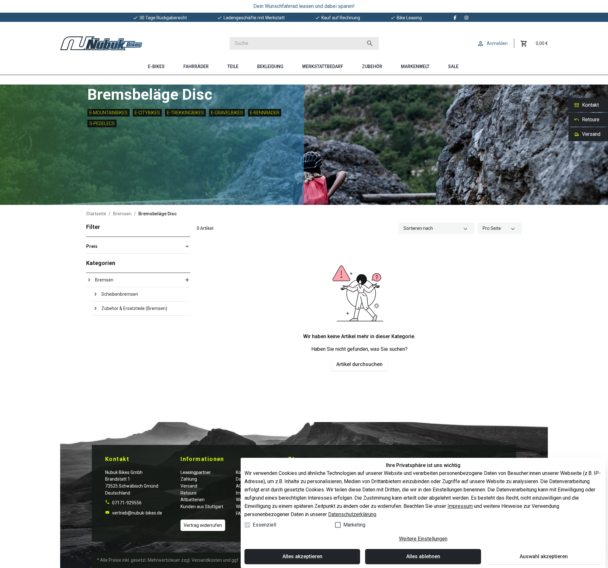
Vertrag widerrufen (203, 525)
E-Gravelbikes (227, 112)
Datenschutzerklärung (352, 514)
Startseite (96, 213)
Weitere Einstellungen (423, 539)
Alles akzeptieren (302, 556)
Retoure (188, 492)
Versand (188, 486)
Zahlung (188, 479)
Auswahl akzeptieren (544, 556)
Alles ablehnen (423, 556)
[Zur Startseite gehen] (101, 43)
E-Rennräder (264, 112)
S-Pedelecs (102, 123)
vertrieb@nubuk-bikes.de (136, 512)
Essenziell (264, 525)
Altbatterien (192, 499)
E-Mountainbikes (108, 112)
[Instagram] (466, 18)
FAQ (240, 513)
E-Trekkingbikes (185, 112)
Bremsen (122, 213)
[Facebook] (455, 18)
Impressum (460, 506)
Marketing (354, 525)
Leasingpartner (195, 472)
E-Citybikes (147, 112)
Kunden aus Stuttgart (201, 506)
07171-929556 (126, 502)
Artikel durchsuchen (359, 364)
